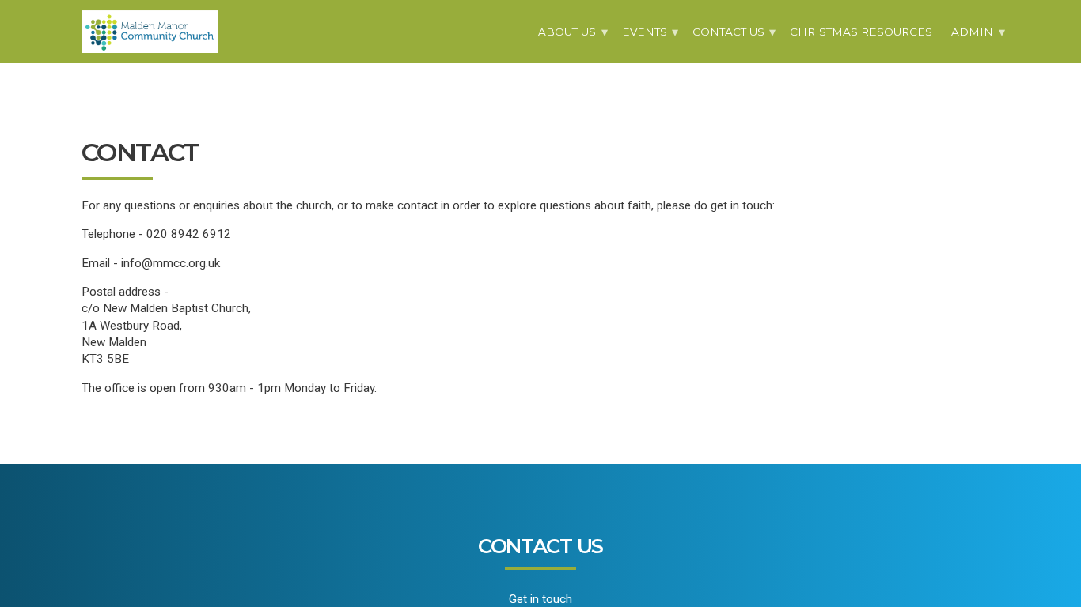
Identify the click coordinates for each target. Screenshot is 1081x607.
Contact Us (728, 31)
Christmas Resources (861, 31)
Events (644, 31)
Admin (972, 31)
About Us (567, 31)
